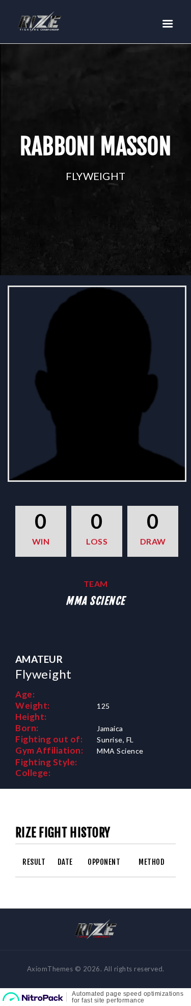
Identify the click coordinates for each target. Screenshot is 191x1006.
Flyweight (96, 176)
